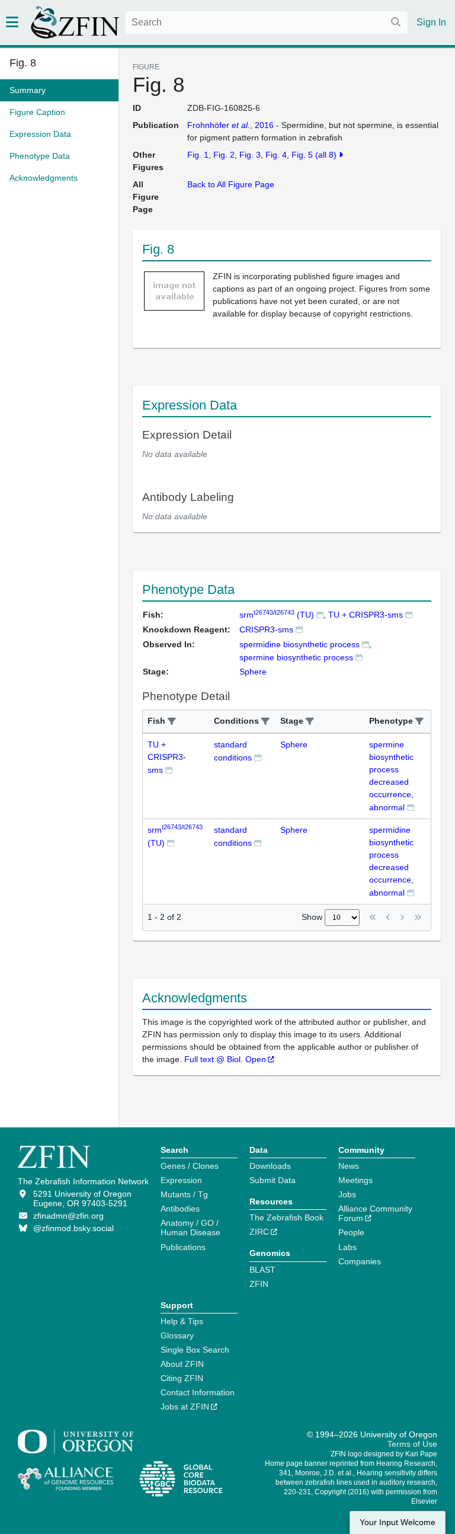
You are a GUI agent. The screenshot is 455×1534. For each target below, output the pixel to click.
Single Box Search (195, 1349)
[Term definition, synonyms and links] (365, 644)
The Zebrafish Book (286, 1217)
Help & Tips (182, 1321)
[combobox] (267, 22)
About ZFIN (182, 1364)
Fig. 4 (276, 154)
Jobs (347, 1194)
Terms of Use (412, 1444)
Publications (183, 1247)
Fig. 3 (250, 154)
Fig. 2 (224, 154)
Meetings (355, 1180)
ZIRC (259, 1231)
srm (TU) (276, 614)
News (348, 1166)
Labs (347, 1247)
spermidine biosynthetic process (299, 644)
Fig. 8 (22, 63)
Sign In (431, 22)
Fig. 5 (302, 154)
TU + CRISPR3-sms (365, 614)
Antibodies (180, 1208)
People (351, 1232)
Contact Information (198, 1392)
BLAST (262, 1269)
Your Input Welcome (397, 1522)
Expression (181, 1180)
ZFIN (258, 1284)
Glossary (177, 1335)
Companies (359, 1261)
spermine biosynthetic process (296, 657)
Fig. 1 (198, 154)
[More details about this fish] (319, 614)
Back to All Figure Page (230, 184)
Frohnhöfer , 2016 (230, 125)
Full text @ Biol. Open (225, 1059)
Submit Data (272, 1180)
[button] (172, 721)
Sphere (293, 744)
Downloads (270, 1166)
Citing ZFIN (182, 1378)
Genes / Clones (190, 1166)
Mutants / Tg (184, 1194)
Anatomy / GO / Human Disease (190, 1227)
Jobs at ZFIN (185, 1406)
